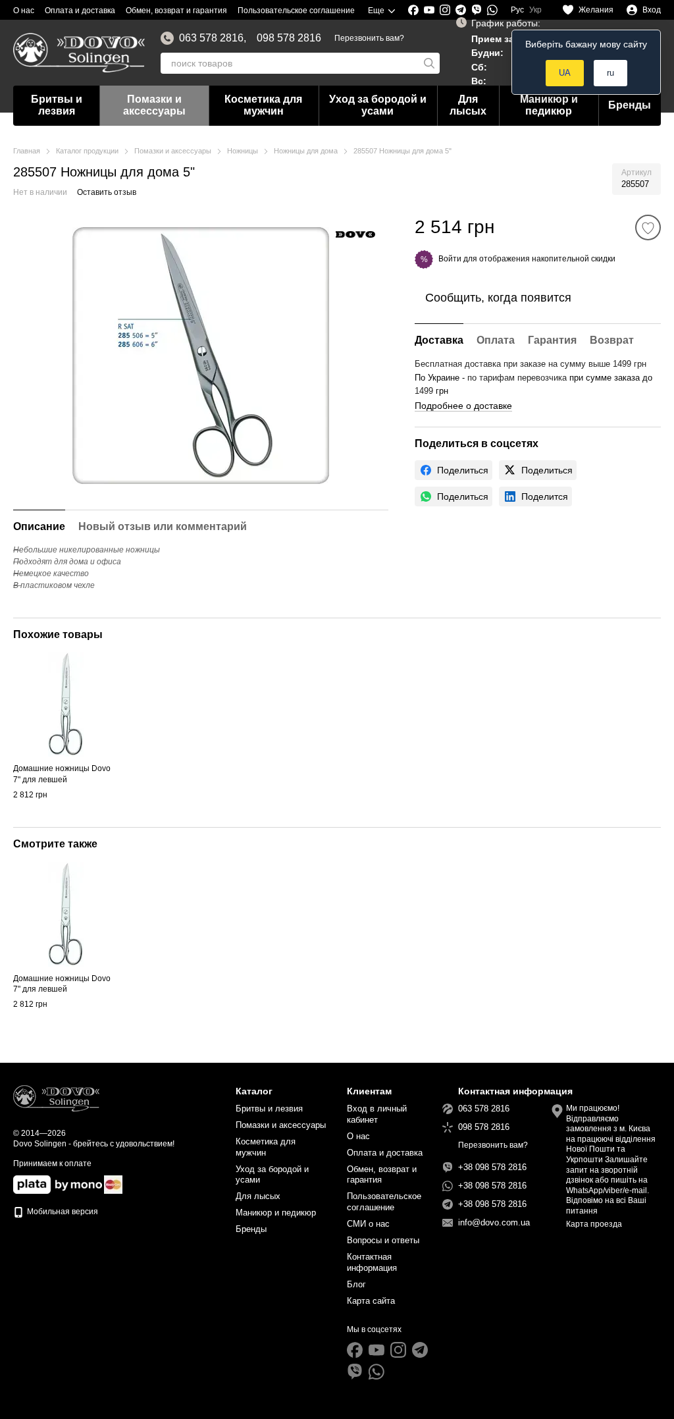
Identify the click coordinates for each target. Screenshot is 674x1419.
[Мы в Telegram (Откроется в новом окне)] (460, 10)
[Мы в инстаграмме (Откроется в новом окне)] (445, 10)
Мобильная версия (61, 1211)
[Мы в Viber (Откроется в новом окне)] (476, 10)
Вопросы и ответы (383, 1240)
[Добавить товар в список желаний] (648, 227)
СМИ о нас (368, 1224)
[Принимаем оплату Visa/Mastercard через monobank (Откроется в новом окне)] (57, 1184)
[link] (453, 470)
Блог (356, 1284)
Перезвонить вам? (369, 38)
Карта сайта (371, 1301)
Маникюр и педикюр (549, 105)
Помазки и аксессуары (154, 105)
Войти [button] (449, 258)
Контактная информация (372, 1262)
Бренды (629, 105)
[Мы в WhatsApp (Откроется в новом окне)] (492, 10)
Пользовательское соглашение (296, 10)
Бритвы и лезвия (56, 105)
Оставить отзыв (106, 192)
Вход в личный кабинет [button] (377, 1114)
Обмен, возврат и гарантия (176, 10)
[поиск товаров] (429, 63)
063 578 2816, (212, 38)
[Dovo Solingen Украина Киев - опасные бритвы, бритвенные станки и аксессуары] (56, 1097)
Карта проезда (594, 1224)
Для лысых (468, 105)
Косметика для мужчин (263, 105)
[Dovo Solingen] (355, 234)
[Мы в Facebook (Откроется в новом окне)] (413, 10)
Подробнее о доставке (463, 405)
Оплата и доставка (80, 10)
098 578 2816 (289, 38)
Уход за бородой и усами (378, 105)
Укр (535, 10)
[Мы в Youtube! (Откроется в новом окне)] (429, 10)
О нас (23, 10)
